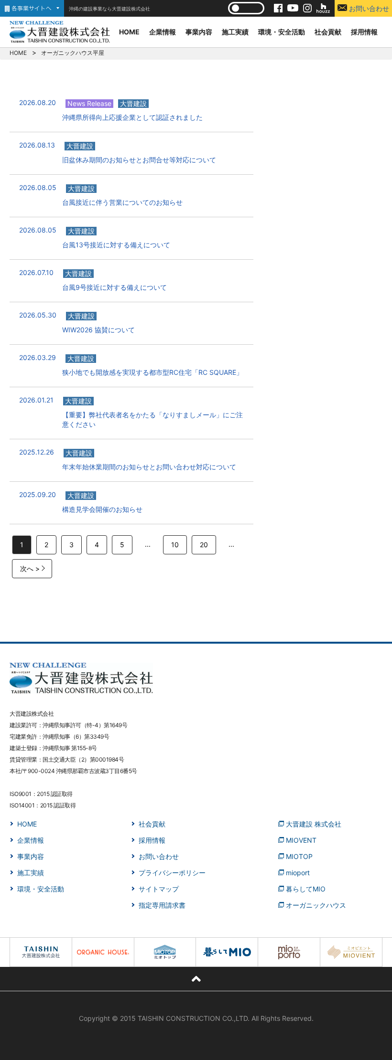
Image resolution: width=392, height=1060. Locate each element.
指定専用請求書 (162, 905)
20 (204, 545)
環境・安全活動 (281, 32)
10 (175, 545)
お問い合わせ (368, 8)
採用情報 (364, 32)
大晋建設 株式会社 (313, 824)
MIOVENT (301, 840)
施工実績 (235, 32)
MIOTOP (299, 856)
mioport (298, 873)
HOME (129, 32)
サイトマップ (159, 889)
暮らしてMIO (306, 889)
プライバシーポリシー (172, 873)
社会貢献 (328, 32)
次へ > (30, 568)
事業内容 (198, 32)
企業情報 (162, 32)
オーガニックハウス (316, 905)
